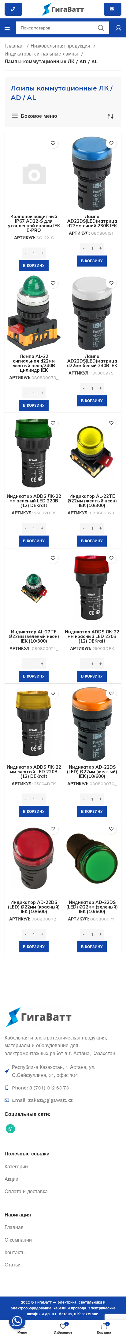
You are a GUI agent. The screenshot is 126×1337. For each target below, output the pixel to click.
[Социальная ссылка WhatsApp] (10, 1128)
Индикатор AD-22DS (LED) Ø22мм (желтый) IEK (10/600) (92, 771)
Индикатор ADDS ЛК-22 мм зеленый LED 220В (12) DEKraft (34, 501)
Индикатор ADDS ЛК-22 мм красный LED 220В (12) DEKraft (92, 636)
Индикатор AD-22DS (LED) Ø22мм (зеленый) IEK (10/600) (92, 907)
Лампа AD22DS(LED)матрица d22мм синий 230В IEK (92, 221)
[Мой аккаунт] (118, 28)
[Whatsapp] (17, 1321)
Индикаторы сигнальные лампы (42, 54)
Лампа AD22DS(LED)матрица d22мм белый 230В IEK (92, 361)
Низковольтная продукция (61, 46)
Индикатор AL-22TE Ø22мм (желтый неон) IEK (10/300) (92, 501)
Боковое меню (39, 116)
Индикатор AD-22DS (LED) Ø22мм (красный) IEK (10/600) (34, 907)
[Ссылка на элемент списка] (63, 1071)
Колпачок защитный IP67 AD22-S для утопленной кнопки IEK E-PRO (34, 223)
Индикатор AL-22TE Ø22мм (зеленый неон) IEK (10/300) (34, 636)
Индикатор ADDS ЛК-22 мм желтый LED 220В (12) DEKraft (34, 771)
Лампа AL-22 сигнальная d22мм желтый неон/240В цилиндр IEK (34, 363)
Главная (15, 46)
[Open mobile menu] (7, 28)
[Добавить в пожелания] (53, 143)
